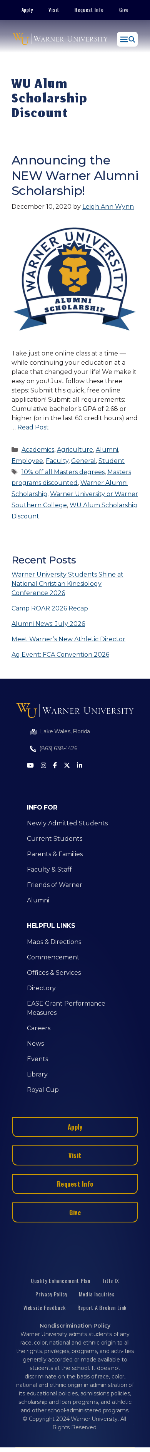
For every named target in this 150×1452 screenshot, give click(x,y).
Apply (27, 9)
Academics (38, 449)
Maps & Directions (54, 942)
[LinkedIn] (79, 766)
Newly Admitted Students (67, 823)
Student (111, 460)
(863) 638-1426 (58, 748)
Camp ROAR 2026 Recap (50, 608)
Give (124, 9)
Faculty (57, 460)
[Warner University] (60, 39)
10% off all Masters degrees (63, 472)
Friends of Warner (54, 885)
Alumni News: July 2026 (48, 623)
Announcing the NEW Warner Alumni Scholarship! (75, 175)
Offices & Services (54, 972)
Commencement (53, 957)
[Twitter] (67, 766)
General (83, 460)
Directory (41, 988)
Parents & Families (55, 854)
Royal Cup (43, 1089)
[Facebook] (55, 766)
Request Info (89, 9)
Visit (53, 9)
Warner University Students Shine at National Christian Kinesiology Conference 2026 (67, 584)
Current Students (54, 838)
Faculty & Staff (49, 869)
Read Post (33, 427)
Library (37, 1074)
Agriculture (75, 449)
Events (37, 1059)
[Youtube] (30, 766)
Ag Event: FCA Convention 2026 (60, 654)
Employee (27, 460)
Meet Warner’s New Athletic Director (68, 639)
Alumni (107, 449)
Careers (38, 1028)
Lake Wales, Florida (65, 731)
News (35, 1043)
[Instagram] (43, 766)
